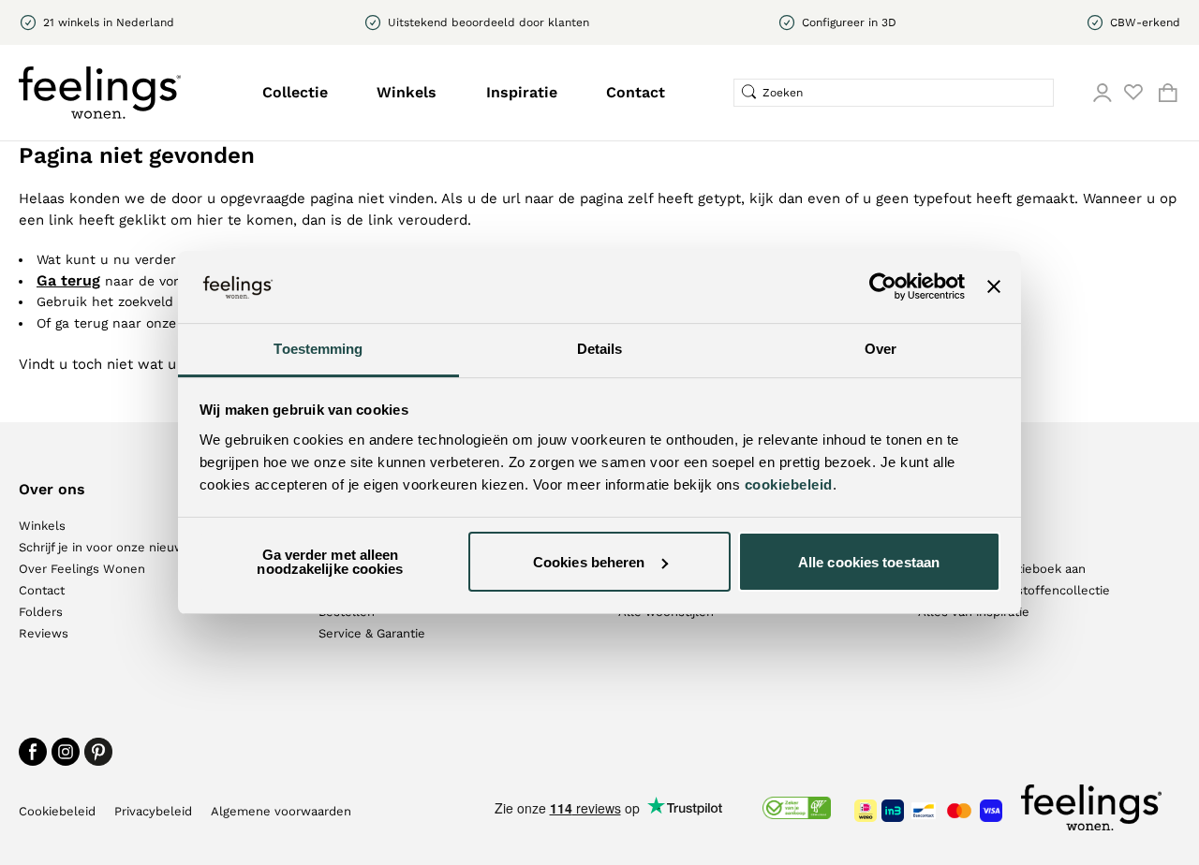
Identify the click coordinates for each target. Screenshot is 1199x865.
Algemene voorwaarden (281, 811)
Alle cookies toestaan (869, 562)
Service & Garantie (371, 633)
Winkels (407, 92)
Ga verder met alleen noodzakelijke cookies (330, 562)
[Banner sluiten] (993, 286)
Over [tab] (880, 349)
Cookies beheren (589, 562)
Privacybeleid (153, 811)
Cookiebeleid (57, 811)
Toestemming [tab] (318, 349)
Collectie (295, 92)
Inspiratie (521, 92)
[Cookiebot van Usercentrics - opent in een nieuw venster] (883, 286)
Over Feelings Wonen (82, 569)
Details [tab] (600, 349)
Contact (635, 92)
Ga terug (68, 280)
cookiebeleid (789, 484)
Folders (41, 612)
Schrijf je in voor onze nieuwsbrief (118, 547)
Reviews (43, 633)
